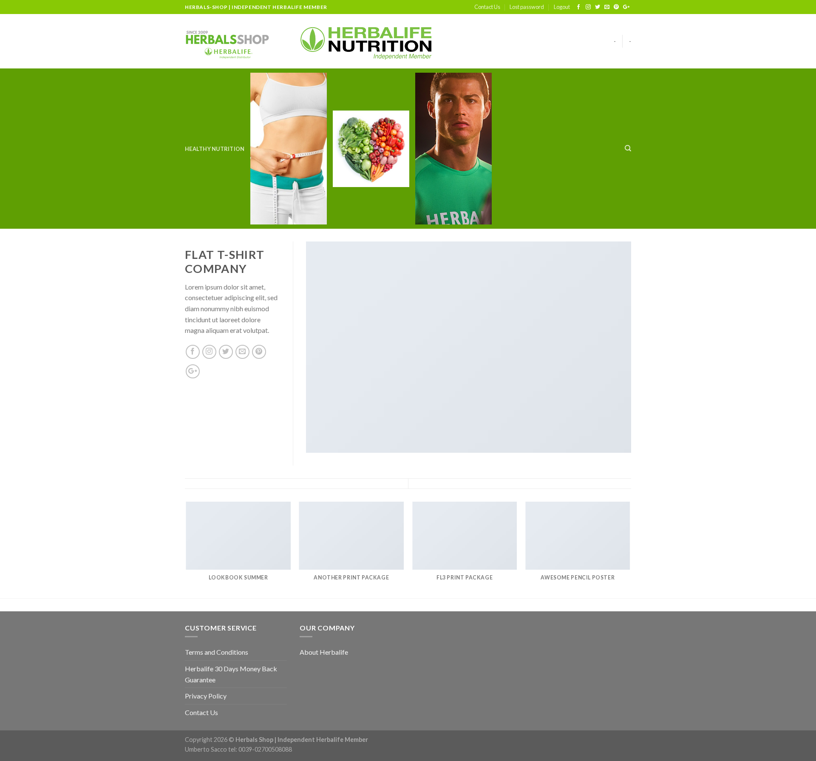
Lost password (527, 6)
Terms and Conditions (216, 652)
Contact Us (487, 6)
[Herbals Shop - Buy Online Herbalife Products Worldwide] (227, 41)
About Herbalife (324, 652)
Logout (562, 6)
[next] (629, 549)
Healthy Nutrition (214, 148)
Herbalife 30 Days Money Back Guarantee (231, 674)
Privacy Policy (206, 696)
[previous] (186, 549)
